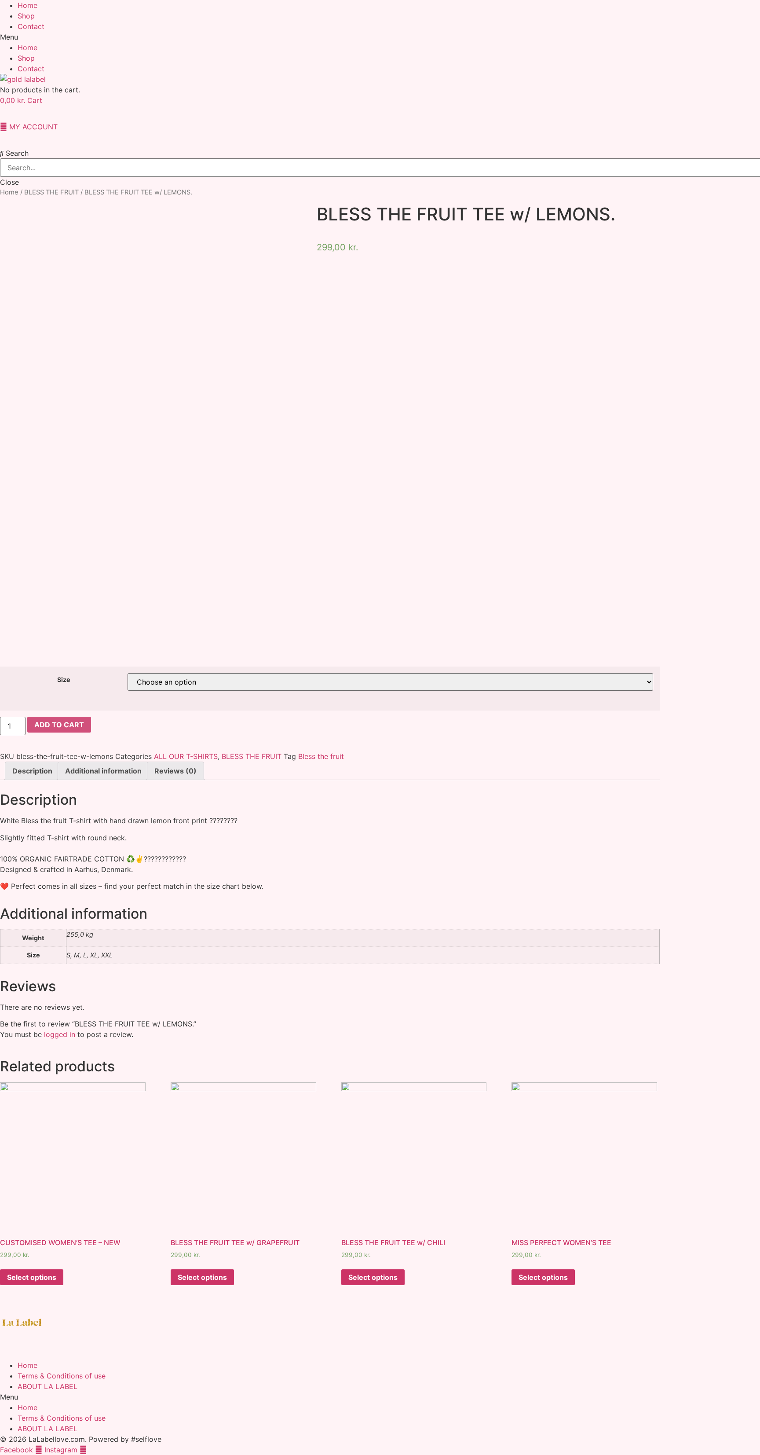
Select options (31, 1277)
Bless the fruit (321, 756)
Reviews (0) (175, 770)
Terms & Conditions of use (62, 1375)
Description (32, 770)
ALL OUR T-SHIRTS (186, 756)
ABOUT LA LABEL (47, 1386)
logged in (59, 1034)
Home (27, 5)
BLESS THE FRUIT (51, 192)
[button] (380, 37)
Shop (26, 15)
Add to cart (59, 724)
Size (63, 680)
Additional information (103, 770)
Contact (31, 26)
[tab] (32, 771)
